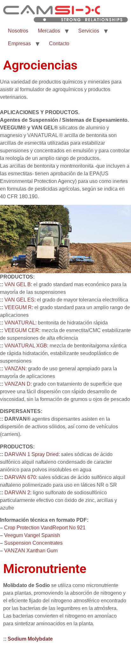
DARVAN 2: (17, 492)
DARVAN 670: (20, 477)
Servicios (88, 30)
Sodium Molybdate (30, 639)
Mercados (49, 30)
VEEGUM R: (18, 307)
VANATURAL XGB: (26, 345)
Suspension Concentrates (33, 543)
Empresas (19, 43)
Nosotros (18, 30)
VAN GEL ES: (20, 299)
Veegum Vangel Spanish (32, 535)
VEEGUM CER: (22, 330)
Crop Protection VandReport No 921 (45, 527)
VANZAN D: (18, 384)
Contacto (59, 43)
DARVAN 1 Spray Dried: (32, 454)
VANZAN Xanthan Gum (31, 550)
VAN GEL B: (18, 284)
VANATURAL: (20, 322)
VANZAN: (15, 368)
